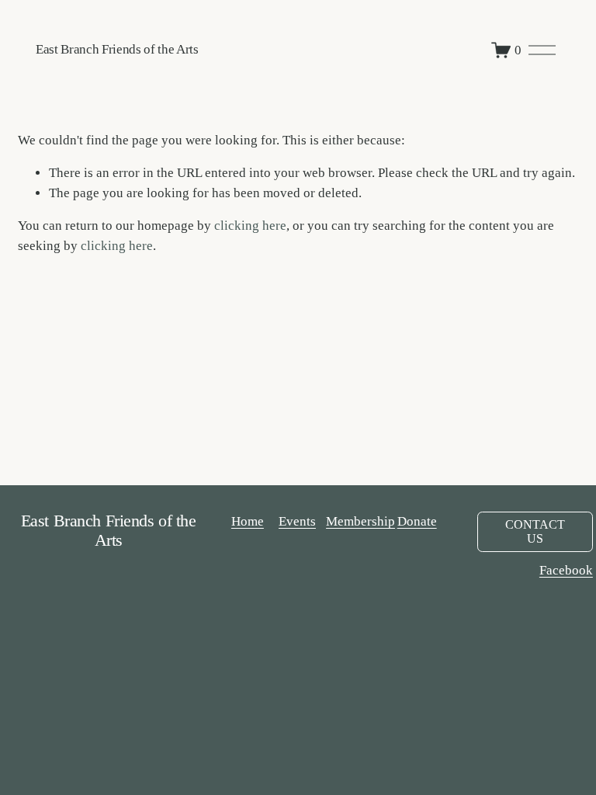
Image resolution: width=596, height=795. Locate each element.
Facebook (566, 570)
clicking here (250, 225)
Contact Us (535, 531)
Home (247, 521)
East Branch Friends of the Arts (117, 49)
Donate (417, 521)
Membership (360, 521)
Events (297, 521)
